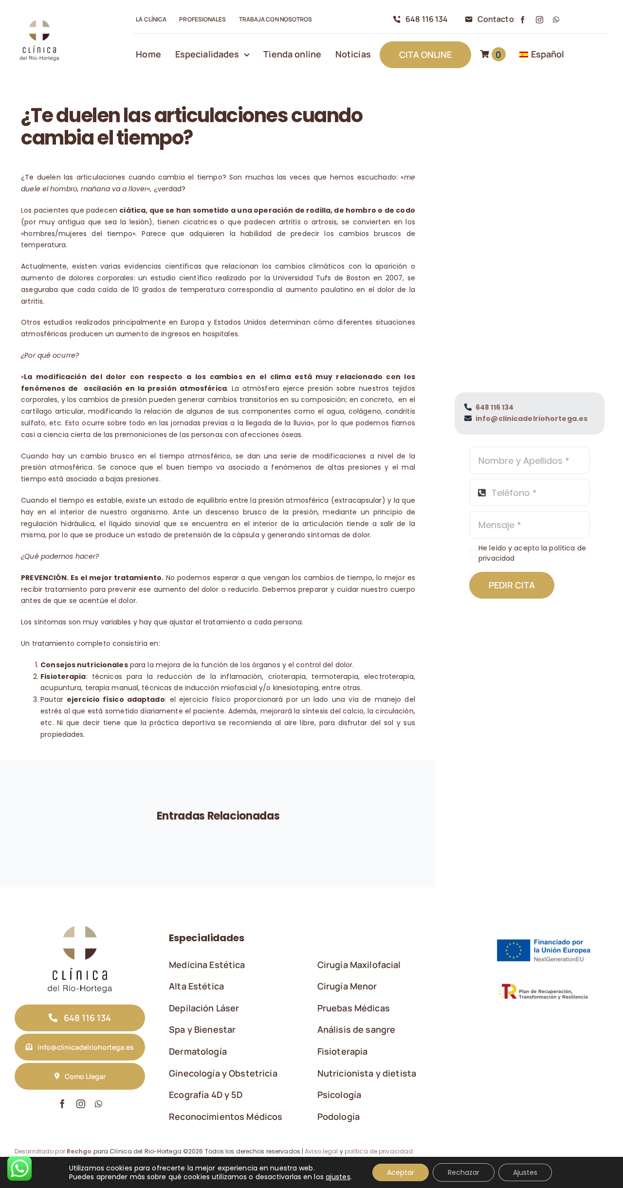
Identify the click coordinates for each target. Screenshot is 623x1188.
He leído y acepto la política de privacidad (532, 553)
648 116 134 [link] (494, 407)
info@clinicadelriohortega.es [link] (531, 418)
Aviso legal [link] (321, 1151)
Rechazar (463, 1172)
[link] (39, 20)
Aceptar (400, 1172)
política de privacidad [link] (379, 1151)
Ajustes (525, 1172)
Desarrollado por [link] (53, 1151)
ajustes (338, 1176)
